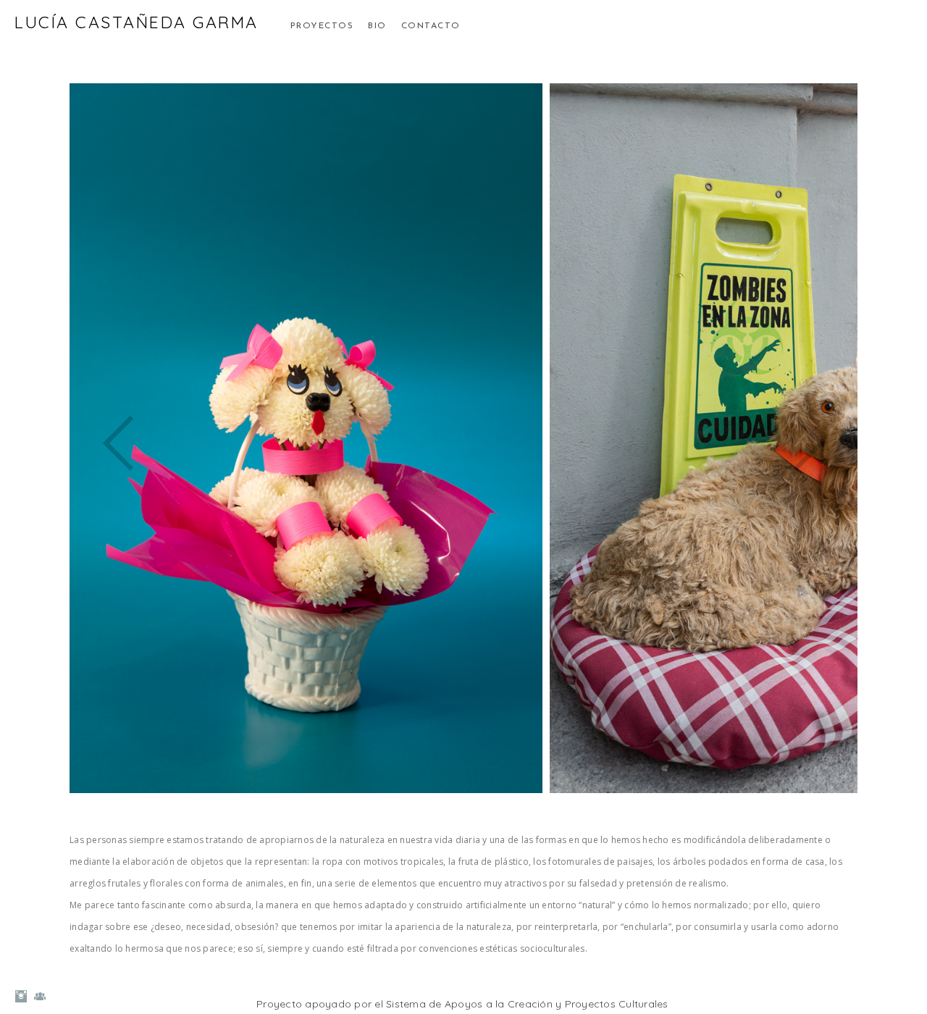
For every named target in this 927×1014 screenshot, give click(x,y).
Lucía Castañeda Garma (136, 22)
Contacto (431, 26)
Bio (377, 26)
